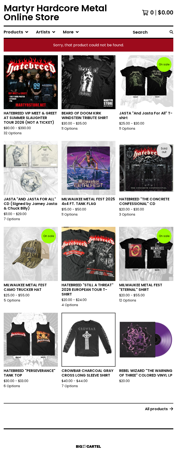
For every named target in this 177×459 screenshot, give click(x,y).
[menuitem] (16, 32)
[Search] (171, 32)
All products (156, 409)
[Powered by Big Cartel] (88, 446)
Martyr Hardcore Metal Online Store (55, 13)
